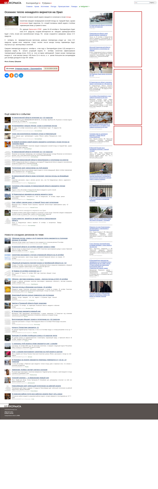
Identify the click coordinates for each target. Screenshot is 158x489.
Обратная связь (9, 412)
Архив (36, 6)
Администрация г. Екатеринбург (28, 69)
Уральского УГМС (35, 29)
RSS (18, 415)
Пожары (74, 6)
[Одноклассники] (11, 75)
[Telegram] (16, 75)
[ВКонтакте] (7, 75)
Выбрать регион (9, 413)
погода (68, 17)
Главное (29, 6)
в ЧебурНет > (84, 6)
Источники (45, 6)
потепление (24, 23)
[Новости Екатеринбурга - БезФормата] (11, 2)
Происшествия (63, 6)
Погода (53, 6)
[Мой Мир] (21, 75)
